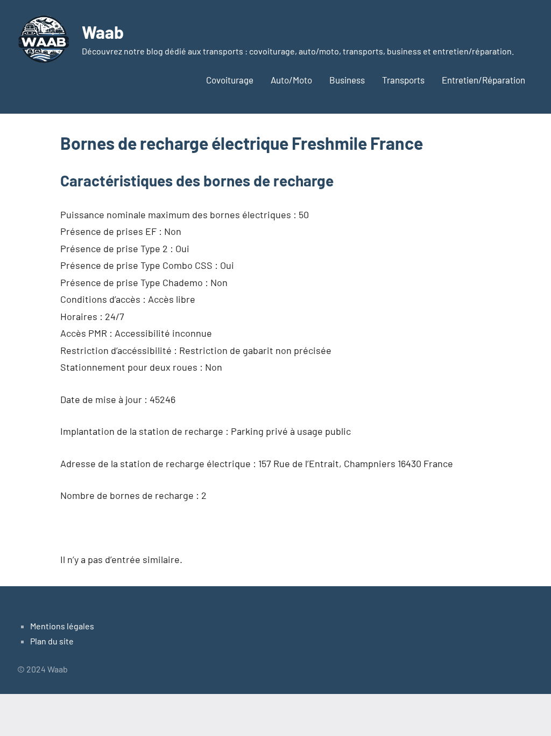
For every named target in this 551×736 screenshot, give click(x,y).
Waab (103, 32)
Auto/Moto (291, 79)
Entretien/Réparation (483, 79)
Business (347, 79)
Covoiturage (229, 79)
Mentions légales (62, 626)
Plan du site (52, 641)
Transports (403, 79)
